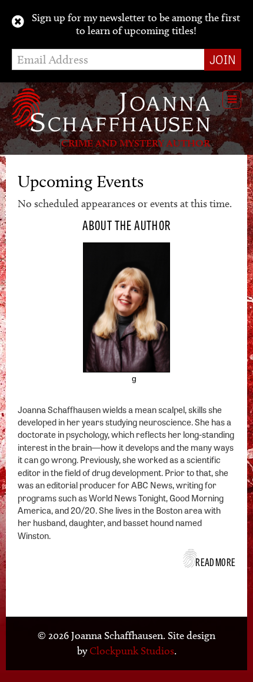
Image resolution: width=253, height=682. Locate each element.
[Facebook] (101, 385)
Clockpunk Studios (131, 650)
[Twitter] (117, 385)
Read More (215, 561)
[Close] (18, 22)
